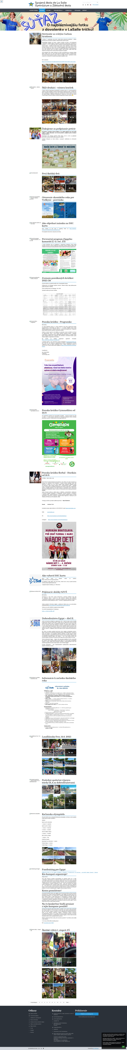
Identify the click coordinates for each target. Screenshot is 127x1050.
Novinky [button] (42, 10)
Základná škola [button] (58, 10)
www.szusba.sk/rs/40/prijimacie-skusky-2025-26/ (59, 605)
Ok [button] (123, 1046)
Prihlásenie (95, 4)
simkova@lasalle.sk (58, 1018)
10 (57, 1002)
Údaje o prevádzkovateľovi (35, 1024)
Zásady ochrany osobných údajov (37, 1021)
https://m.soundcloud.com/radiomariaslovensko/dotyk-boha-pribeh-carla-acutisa (59, 61)
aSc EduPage (96, 1048)
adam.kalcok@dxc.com (71, 508)
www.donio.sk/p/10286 (49, 922)
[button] (87, 5)
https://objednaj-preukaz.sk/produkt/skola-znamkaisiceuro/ (59, 229)
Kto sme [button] (48, 10)
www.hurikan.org (50, 512)
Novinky (32, 1032)
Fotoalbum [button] (77, 10)
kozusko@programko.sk (71, 341)
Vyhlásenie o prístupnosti (35, 1017)
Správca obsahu (33, 1013)
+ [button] (83, 4)
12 (63, 1002)
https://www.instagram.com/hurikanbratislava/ (57, 519)
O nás (31, 1028)
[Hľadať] (97, 2)
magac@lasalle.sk (57, 1027)
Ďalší (67, 1002)
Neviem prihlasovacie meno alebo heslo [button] (87, 1016)
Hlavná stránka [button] (34, 10)
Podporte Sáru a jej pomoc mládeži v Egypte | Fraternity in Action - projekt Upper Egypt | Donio (70, 872)
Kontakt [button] (84, 10)
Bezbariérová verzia (33, 1048)
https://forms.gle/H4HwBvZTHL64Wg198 (50, 339)
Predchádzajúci (34, 1002)
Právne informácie (34, 1019)
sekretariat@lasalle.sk (58, 1016)
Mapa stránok (33, 1026)
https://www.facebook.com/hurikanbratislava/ (57, 515)
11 (60, 1002)
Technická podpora (34, 1015)
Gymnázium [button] (68, 10)
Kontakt (32, 1030)
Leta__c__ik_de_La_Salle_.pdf (48, 611)
